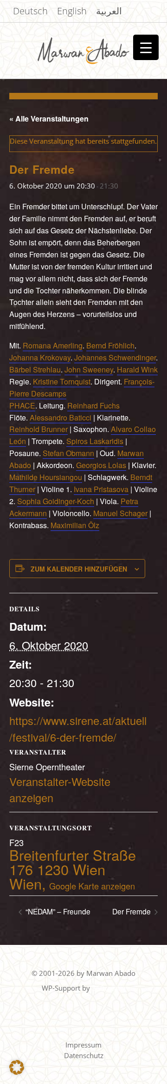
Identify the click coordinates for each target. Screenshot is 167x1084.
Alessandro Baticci (60, 417)
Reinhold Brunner (38, 429)
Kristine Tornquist (61, 381)
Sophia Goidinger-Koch (55, 501)
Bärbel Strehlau (35, 369)
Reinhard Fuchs (93, 405)
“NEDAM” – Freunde (57, 911)
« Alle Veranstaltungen (49, 118)
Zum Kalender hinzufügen (79, 568)
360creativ (109, 988)
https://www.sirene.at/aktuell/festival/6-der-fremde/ (78, 728)
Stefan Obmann (68, 453)
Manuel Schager (120, 513)
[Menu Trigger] (146, 47)
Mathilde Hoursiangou (45, 477)
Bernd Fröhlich (110, 345)
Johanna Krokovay (40, 357)
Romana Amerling (53, 345)
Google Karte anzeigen (92, 886)
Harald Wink (137, 369)
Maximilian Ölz (75, 525)
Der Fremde (132, 911)
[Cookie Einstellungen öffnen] (16, 1072)
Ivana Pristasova (101, 489)
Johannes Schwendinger (115, 357)
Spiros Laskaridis (94, 441)
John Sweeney (88, 369)
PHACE (22, 405)
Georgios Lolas (101, 465)
